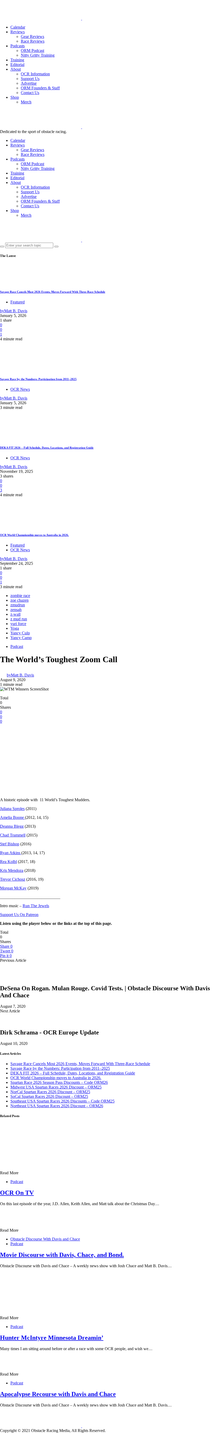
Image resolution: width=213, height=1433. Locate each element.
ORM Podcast (32, 50)
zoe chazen (19, 600)
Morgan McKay (13, 888)
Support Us (30, 78)
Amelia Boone (12, 817)
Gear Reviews (32, 36)
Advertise (29, 83)
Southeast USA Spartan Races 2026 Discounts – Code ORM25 (62, 1101)
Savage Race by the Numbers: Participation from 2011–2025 (38, 379)
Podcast (16, 646)
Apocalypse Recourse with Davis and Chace (58, 1394)
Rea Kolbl (8, 861)
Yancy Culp (20, 633)
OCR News (20, 389)
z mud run (18, 619)
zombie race (20, 595)
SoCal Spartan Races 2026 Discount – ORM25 (49, 1096)
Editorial (17, 64)
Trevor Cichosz (12, 879)
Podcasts (17, 46)
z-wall (15, 614)
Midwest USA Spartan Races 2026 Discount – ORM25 (56, 1087)
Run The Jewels (36, 906)
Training (17, 60)
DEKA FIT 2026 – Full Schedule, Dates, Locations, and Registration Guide (47, 447)
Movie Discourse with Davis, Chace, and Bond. (62, 1254)
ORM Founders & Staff (40, 88)
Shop (14, 97)
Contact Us (30, 92)
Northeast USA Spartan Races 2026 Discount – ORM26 (56, 1106)
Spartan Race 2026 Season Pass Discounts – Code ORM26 (59, 1082)
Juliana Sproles (12, 808)
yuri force (18, 623)
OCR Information (35, 74)
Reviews (17, 32)
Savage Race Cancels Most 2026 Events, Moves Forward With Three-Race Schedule (52, 291)
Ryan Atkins (10, 853)
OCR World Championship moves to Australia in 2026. (34, 534)
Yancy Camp (21, 637)
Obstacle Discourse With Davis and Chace (45, 1239)
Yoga (14, 628)
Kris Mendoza (11, 870)
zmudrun (17, 605)
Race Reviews (32, 41)
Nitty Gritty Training (38, 55)
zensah (16, 609)
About (15, 69)
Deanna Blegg (12, 826)
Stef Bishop (9, 844)
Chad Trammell (12, 835)
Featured (17, 302)
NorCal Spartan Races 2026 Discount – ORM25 (50, 1092)
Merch (26, 102)
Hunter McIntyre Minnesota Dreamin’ (51, 1337)
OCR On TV (17, 1192)
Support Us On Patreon (19, 914)
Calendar (17, 27)
